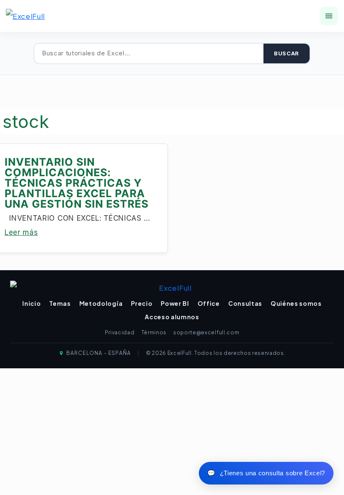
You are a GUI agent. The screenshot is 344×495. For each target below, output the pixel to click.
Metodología (100, 303)
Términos (154, 332)
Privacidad (120, 332)
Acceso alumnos (172, 316)
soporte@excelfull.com (206, 332)
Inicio (31, 303)
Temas (59, 303)
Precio (141, 303)
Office (209, 303)
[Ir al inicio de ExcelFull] (37, 16)
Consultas (245, 303)
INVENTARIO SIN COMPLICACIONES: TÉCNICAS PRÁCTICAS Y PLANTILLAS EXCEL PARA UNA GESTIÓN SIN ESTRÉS (77, 183)
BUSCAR (286, 53)
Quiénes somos (296, 303)
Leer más (21, 232)
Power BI (175, 303)
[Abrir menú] (329, 16)
